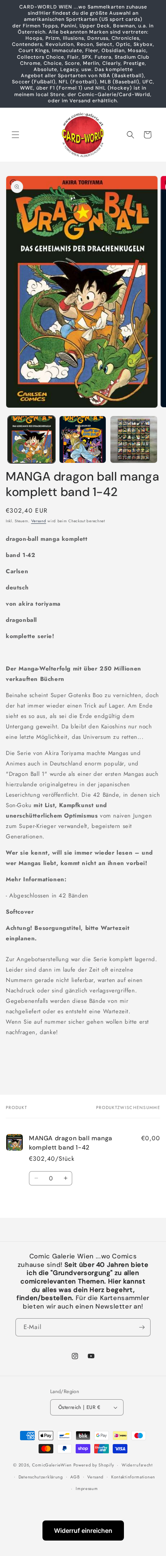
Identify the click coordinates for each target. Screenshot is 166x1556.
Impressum (87, 1488)
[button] (15, 134)
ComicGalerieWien (52, 1465)
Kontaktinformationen (133, 1477)
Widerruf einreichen (83, 1530)
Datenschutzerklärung (41, 1477)
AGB (75, 1477)
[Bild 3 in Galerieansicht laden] (134, 439)
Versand (38, 521)
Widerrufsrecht (137, 1465)
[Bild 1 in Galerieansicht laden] (31, 439)
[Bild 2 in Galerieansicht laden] (83, 439)
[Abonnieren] (141, 1327)
